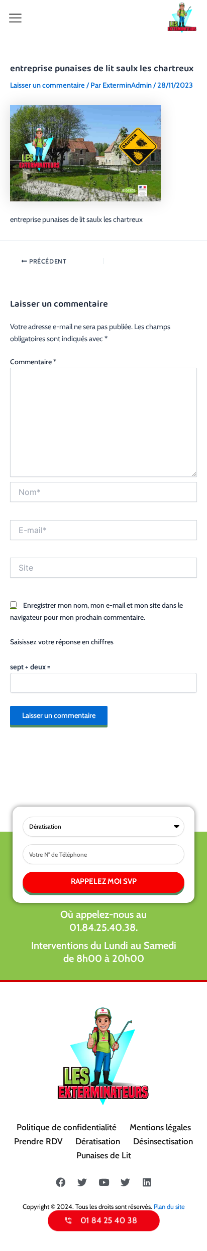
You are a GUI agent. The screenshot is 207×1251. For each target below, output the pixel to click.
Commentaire (33, 361)
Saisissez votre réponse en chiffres (62, 641)
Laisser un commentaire (47, 85)
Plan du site (169, 1206)
